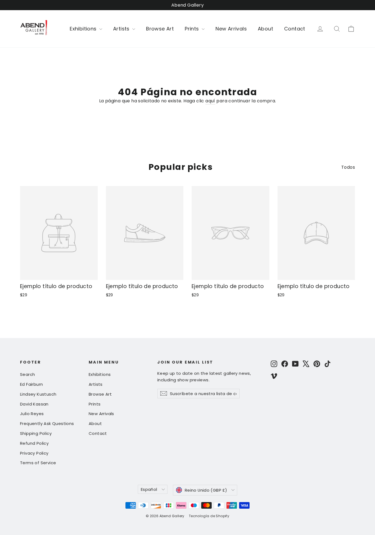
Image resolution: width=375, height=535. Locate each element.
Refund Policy (34, 443)
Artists (122, 28)
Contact (294, 28)
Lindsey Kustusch (38, 394)
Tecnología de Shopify (209, 516)
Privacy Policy (34, 453)
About (265, 28)
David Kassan (34, 404)
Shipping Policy (36, 433)
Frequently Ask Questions (47, 423)
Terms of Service (38, 463)
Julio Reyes (32, 413)
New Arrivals (231, 28)
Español (149, 489)
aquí (210, 101)
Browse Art (160, 28)
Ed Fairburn (31, 384)
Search (27, 374)
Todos (348, 167)
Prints (192, 28)
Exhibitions (84, 28)
